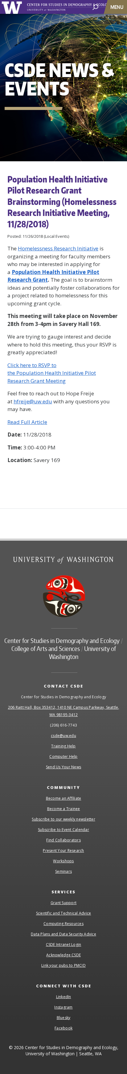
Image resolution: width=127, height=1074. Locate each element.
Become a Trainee (63, 808)
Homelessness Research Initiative (58, 248)
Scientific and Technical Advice (63, 913)
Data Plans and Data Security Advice (63, 934)
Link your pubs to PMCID (63, 965)
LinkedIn (63, 996)
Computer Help (63, 756)
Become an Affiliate (63, 798)
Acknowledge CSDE (63, 955)
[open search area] (95, 6)
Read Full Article (27, 421)
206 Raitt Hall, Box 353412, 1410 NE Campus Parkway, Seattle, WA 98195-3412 (63, 711)
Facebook (63, 1028)
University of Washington (13, 7)
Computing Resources (63, 923)
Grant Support (63, 902)
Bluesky (64, 1017)
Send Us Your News (63, 767)
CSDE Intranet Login (63, 944)
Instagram (63, 1007)
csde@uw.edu (63, 735)
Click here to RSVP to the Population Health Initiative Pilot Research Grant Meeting (51, 373)
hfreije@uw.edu (33, 401)
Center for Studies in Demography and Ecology (76, 7)
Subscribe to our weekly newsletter (63, 819)
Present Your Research (63, 850)
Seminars (63, 871)
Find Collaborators (63, 840)
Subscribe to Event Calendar (63, 829)
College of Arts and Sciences (45, 649)
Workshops (63, 861)
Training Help (63, 746)
